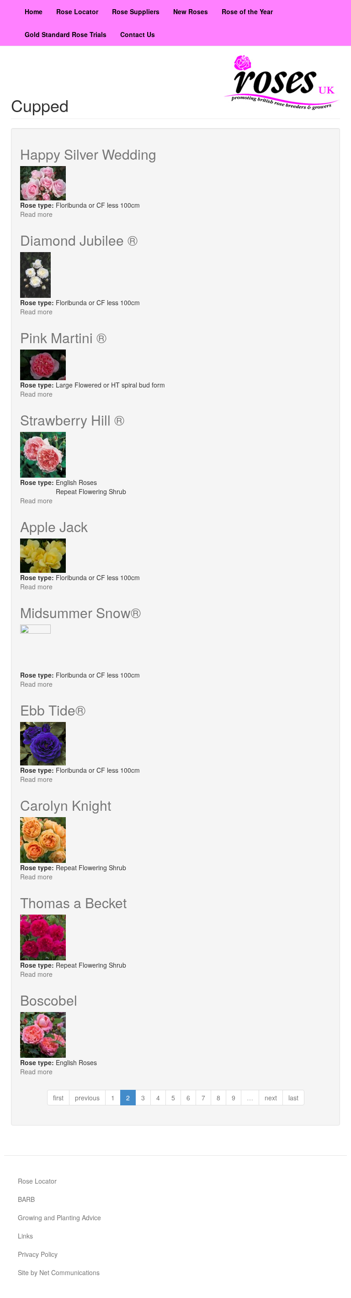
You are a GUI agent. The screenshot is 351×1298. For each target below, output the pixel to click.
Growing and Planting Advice (59, 1217)
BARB (26, 1199)
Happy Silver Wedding (88, 154)
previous (87, 1097)
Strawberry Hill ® (72, 420)
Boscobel (48, 1000)
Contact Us (137, 34)
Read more (36, 214)
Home (34, 11)
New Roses (190, 11)
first (58, 1097)
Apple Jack (54, 526)
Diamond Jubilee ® (79, 240)
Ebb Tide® (52, 710)
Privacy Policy (38, 1254)
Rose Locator (77, 11)
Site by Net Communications (59, 1272)
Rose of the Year (247, 11)
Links (25, 1235)
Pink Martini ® (63, 337)
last (293, 1097)
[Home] (282, 82)
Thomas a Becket (73, 902)
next (271, 1097)
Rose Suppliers (136, 11)
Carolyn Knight (65, 805)
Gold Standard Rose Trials (65, 34)
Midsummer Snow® (80, 612)
